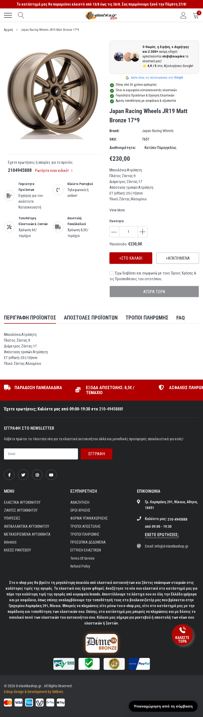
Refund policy (80, 566)
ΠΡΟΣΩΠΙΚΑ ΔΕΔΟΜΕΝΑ (88, 542)
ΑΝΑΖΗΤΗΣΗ (79, 502)
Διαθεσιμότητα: (122, 148)
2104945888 (20, 170)
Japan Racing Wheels (157, 131)
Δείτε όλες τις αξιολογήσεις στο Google (156, 77)
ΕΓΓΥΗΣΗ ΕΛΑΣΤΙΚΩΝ (85, 550)
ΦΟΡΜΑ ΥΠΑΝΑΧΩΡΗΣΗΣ (89, 518)
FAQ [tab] (180, 317)
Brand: (114, 131)
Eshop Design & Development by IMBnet (33, 692)
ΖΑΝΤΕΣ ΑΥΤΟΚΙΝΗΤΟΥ (21, 510)
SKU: (113, 139)
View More (117, 210)
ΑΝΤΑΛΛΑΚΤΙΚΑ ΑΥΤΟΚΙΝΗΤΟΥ (26, 526)
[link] (9, 474)
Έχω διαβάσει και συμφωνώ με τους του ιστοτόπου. (152, 276)
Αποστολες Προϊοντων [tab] (91, 317)
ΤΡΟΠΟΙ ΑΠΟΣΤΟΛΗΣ (85, 526)
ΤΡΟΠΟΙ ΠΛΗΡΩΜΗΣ (84, 534)
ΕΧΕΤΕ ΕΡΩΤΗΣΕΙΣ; (162, 534)
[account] (183, 15)
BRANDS (10, 542)
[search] (21, 15)
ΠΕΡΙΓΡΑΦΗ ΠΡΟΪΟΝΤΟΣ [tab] (30, 317)
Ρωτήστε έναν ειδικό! (52, 170)
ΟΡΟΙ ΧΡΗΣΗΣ (80, 510)
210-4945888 (110, 408)
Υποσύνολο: (118, 244)
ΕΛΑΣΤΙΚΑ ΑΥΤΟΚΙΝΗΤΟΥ (22, 502)
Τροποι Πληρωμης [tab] (147, 317)
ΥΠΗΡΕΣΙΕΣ (12, 518)
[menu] (8, 15)
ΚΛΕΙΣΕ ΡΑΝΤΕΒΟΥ (17, 550)
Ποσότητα (116, 221)
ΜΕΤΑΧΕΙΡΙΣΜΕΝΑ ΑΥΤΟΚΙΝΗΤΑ (27, 534)
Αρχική (8, 30)
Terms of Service (82, 558)
